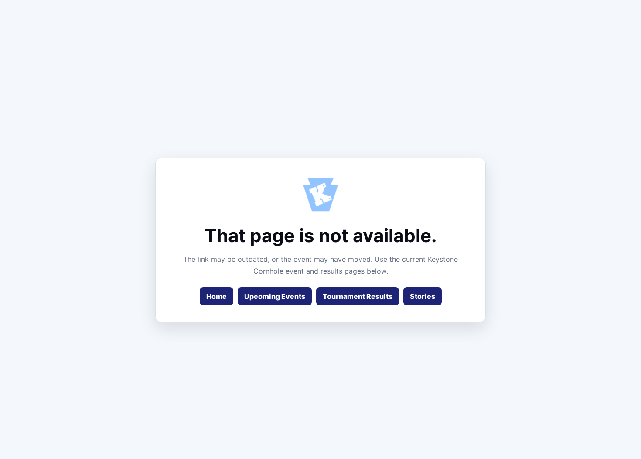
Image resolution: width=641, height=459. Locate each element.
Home (216, 296)
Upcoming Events (274, 296)
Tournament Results (357, 296)
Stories (422, 296)
